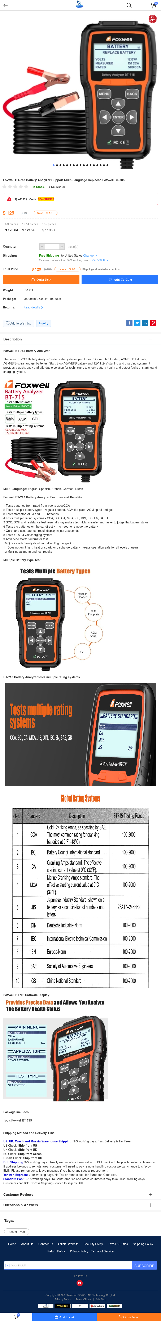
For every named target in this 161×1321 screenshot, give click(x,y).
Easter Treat (17, 1232)
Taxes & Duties (118, 1244)
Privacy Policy (79, 1251)
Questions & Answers (20, 1204)
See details (98, 260)
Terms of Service (102, 1251)
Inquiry (43, 323)
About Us (27, 1244)
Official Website (68, 1244)
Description (12, 339)
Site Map (101, 1299)
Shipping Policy (143, 1244)
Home (12, 1244)
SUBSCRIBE (144, 1265)
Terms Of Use (83, 1299)
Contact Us (45, 1244)
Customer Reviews (18, 1194)
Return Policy (56, 1251)
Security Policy (93, 1244)
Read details (32, 307)
